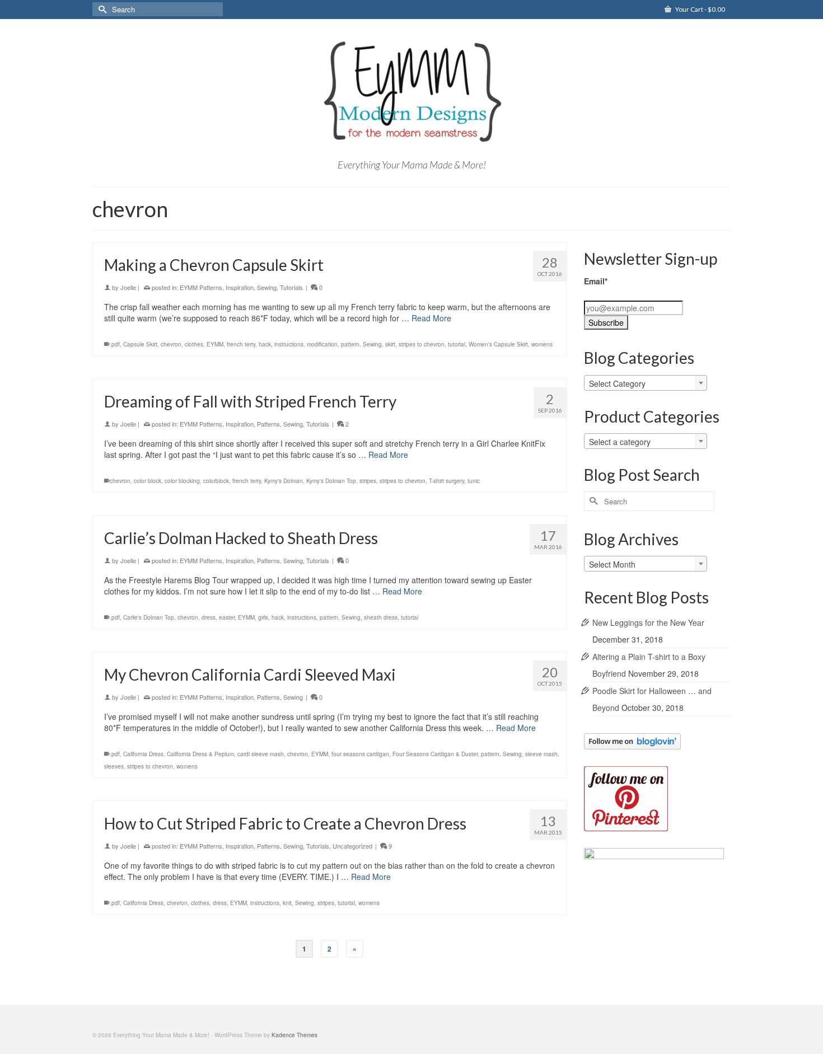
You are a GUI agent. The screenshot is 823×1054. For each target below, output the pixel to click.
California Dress (143, 754)
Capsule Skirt (140, 344)
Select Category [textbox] (617, 383)
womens (542, 344)
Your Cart (699, 9)
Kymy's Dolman (283, 481)
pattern (350, 344)
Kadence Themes (294, 1035)
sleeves (114, 766)
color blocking (182, 481)
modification (322, 344)
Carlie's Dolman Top (148, 617)
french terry (241, 344)
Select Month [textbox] (612, 564)
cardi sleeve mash (260, 754)
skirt (390, 344)
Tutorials (291, 287)
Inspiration (240, 287)
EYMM (215, 344)
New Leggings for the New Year (648, 622)
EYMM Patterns (201, 287)
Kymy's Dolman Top (331, 481)
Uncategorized (352, 845)
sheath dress (381, 617)
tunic (473, 481)
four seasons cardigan (360, 754)
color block (147, 481)
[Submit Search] (100, 9)
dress (209, 617)
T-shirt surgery (446, 481)
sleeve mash (541, 754)
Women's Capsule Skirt (498, 344)
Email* (595, 281)
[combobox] (645, 383)
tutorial (456, 344)
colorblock (216, 481)
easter (227, 617)
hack (265, 344)
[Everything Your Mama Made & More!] (411, 92)
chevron (171, 344)
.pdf (115, 344)
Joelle (128, 287)
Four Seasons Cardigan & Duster (435, 754)
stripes (367, 481)
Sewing (267, 287)
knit (287, 903)
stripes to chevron (422, 344)
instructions (288, 344)
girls (263, 617)
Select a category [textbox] (620, 441)
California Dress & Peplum (200, 754)
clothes (194, 344)
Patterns (268, 423)
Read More (431, 318)
